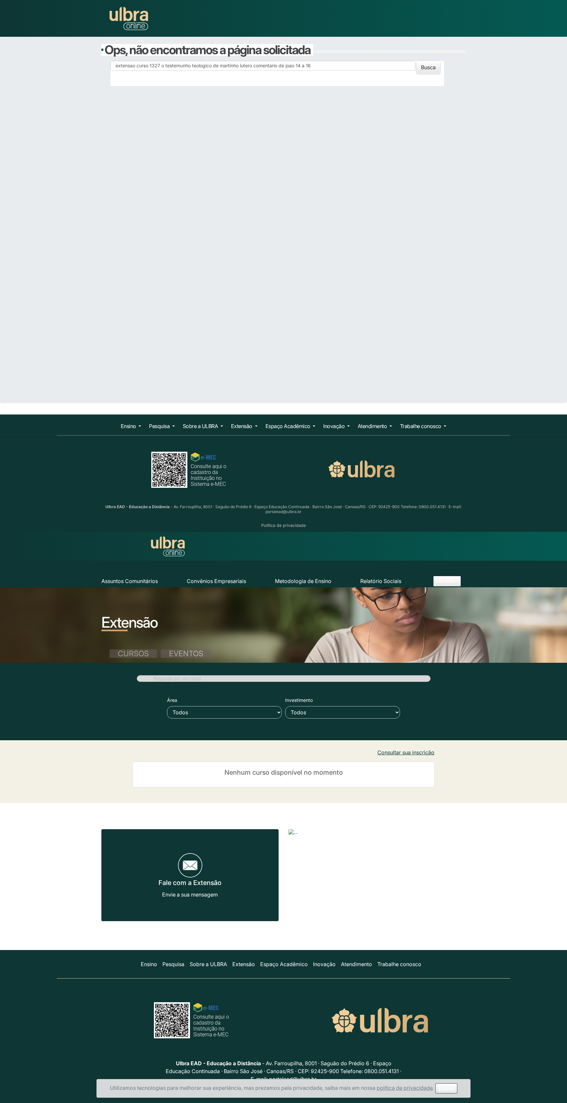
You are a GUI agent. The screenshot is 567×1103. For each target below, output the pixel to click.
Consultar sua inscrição (405, 752)
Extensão (242, 426)
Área (172, 700)
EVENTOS (186, 653)
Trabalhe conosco (421, 426)
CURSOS (133, 653)
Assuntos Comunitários (129, 581)
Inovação (334, 426)
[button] (301, 844)
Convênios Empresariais (216, 581)
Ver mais (445, 581)
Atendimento (373, 426)
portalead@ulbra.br (283, 511)
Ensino (129, 426)
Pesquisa (160, 426)
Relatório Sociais (380, 581)
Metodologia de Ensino (303, 581)
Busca (428, 67)
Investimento (299, 700)
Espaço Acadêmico (288, 426)
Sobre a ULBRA (201, 426)
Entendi (446, 1088)
